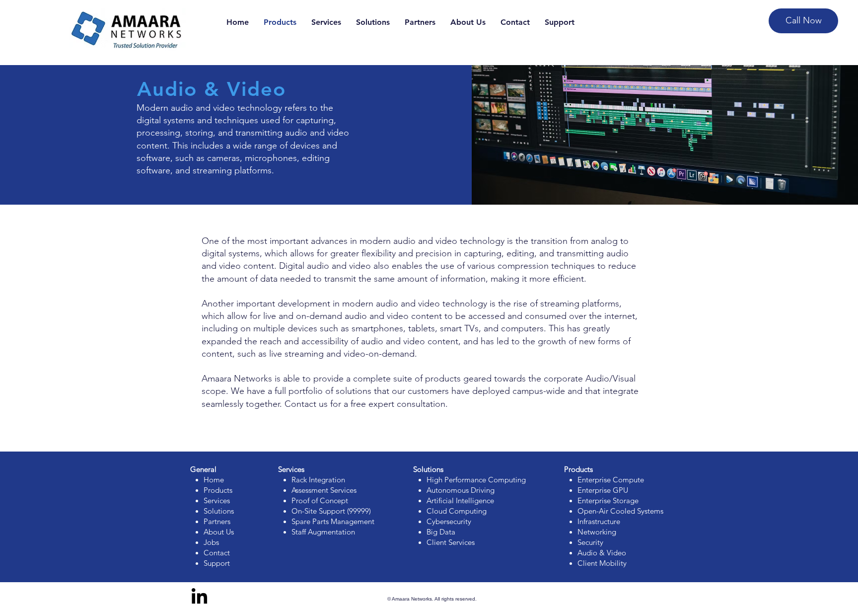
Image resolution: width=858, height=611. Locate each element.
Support (217, 563)
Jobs (211, 542)
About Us (219, 531)
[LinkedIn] (199, 597)
